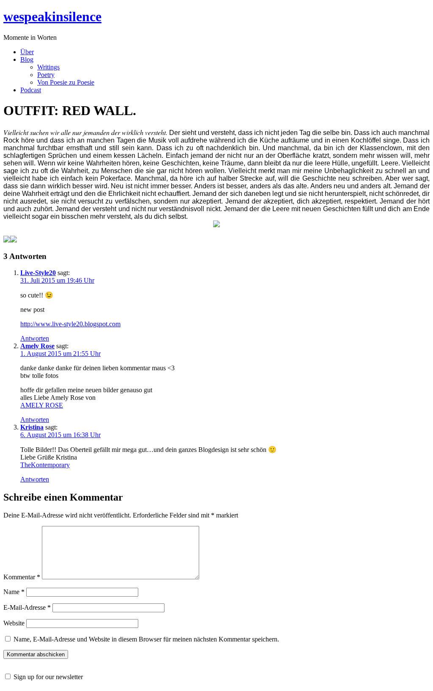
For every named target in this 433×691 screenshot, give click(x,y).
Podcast (30, 90)
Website (14, 623)
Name (14, 591)
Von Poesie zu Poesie (65, 82)
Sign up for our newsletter (48, 676)
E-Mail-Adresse (27, 607)
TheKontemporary (45, 464)
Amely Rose (37, 346)
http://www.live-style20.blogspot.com (70, 324)
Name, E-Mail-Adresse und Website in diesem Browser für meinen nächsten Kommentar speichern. (146, 639)
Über (27, 51)
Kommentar (21, 577)
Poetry (46, 74)
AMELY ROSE (41, 405)
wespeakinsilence (52, 16)
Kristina (32, 427)
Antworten (34, 338)
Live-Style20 (38, 272)
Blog (26, 59)
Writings (48, 67)
